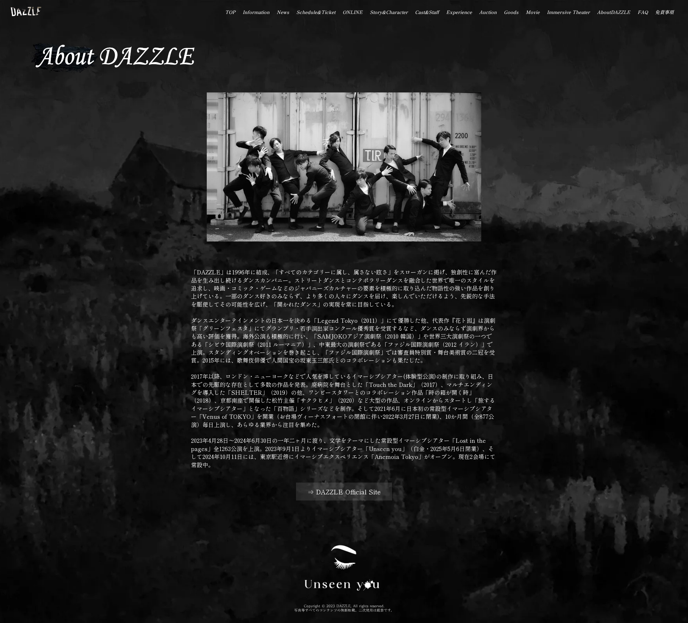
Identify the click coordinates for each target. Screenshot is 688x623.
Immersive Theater (568, 12)
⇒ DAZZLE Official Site (344, 491)
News (283, 12)
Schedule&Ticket (315, 12)
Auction (488, 12)
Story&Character (389, 12)
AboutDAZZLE (613, 12)
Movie (533, 12)
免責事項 (664, 12)
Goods (511, 12)
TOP (230, 12)
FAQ (642, 12)
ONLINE (353, 12)
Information (256, 12)
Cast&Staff (427, 12)
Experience (459, 12)
